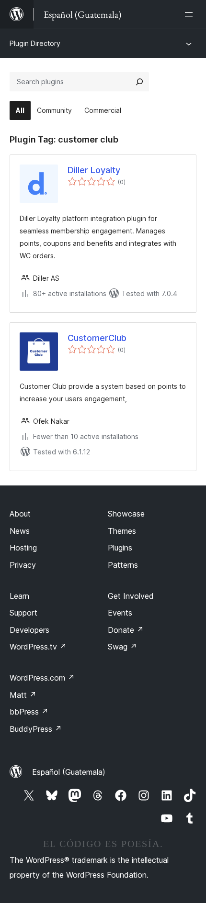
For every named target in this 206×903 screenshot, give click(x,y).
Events (120, 612)
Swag (122, 646)
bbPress (29, 711)
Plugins (120, 547)
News (20, 531)
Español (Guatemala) (68, 772)
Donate (126, 630)
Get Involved (131, 596)
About (20, 513)
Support (23, 612)
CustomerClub (97, 338)
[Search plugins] (139, 81)
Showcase (126, 513)
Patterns (123, 565)
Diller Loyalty (94, 170)
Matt (23, 695)
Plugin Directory (35, 43)
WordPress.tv (38, 646)
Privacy (23, 565)
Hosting (23, 547)
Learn (19, 596)
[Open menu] (190, 14)
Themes (122, 531)
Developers (29, 630)
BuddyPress (36, 729)
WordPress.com (42, 678)
